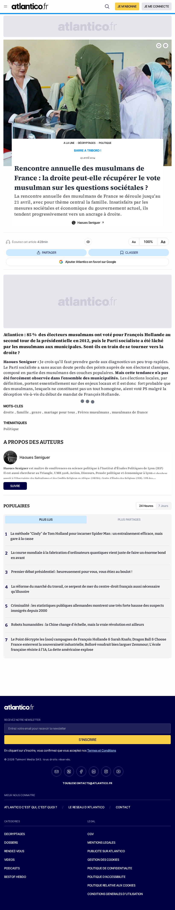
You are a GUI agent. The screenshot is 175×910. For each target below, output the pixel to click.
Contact (123, 807)
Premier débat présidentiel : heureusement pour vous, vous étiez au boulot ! (71, 572)
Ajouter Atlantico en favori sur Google (90, 262)
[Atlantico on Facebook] (81, 772)
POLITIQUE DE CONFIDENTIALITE (110, 868)
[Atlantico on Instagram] (106, 771)
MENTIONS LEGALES (101, 842)
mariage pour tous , (61, 412)
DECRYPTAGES (14, 834)
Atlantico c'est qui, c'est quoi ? (30, 807)
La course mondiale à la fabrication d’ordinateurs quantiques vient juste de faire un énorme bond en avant (88, 555)
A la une (69, 142)
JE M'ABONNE (127, 6)
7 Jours (163, 506)
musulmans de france (130, 412)
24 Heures (146, 506)
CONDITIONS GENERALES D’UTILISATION (115, 894)
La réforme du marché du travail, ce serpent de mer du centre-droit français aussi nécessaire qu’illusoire (85, 589)
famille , (24, 412)
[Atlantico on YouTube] (118, 771)
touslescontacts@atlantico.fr (87, 783)
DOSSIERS (11, 842)
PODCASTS (12, 868)
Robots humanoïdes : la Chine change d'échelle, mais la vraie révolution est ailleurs (77, 625)
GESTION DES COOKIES (103, 859)
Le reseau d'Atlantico (86, 807)
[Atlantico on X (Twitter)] (69, 772)
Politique (105, 142)
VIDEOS (9, 859)
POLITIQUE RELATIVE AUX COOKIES (111, 885)
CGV (91, 834)
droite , (10, 412)
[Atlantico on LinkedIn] (94, 772)
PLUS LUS (46, 519)
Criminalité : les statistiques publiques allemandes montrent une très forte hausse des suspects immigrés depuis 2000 (87, 608)
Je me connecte (156, 6)
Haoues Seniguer (88, 222)
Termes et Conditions (101, 750)
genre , (38, 412)
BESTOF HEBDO (15, 877)
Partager (49, 252)
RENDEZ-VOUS (14, 851)
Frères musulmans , (95, 412)
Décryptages (86, 142)
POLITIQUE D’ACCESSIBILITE (106, 877)
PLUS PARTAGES (129, 519)
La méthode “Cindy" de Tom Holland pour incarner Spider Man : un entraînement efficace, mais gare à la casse (86, 536)
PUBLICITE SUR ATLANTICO (106, 851)
